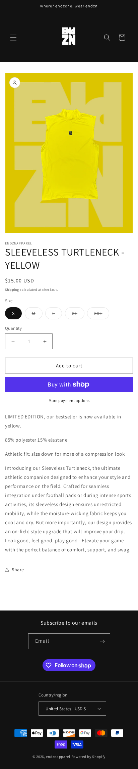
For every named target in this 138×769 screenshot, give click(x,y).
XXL (101, 314)
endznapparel (58, 756)
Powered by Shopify (88, 756)
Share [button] (18, 570)
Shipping (12, 289)
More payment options (69, 400)
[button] (13, 37)
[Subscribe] (102, 641)
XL (78, 314)
